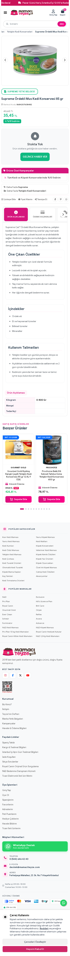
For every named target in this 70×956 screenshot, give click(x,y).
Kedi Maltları (41, 541)
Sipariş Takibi (8, 742)
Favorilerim (7, 804)
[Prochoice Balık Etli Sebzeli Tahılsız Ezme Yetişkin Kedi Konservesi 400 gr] (51, 449)
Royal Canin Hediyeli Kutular (49, 631)
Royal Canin (7, 606)
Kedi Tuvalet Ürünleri (11, 563)
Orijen (39, 610)
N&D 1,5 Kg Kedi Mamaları (47, 636)
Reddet (44, 928)
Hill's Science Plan (44, 601)
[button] (5, 60)
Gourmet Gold (18, 467)
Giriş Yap (6, 790)
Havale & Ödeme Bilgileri (14, 728)
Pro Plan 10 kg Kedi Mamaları (15, 631)
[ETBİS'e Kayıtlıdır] (7, 687)
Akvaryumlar (42, 576)
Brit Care (40, 606)
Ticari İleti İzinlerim (11, 828)
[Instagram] (5, 675)
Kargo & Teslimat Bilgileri (14, 747)
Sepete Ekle (20, 499)
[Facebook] (55, 199)
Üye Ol (5, 795)
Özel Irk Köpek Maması (46, 567)
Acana (39, 618)
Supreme (23, 187)
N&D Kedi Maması (10, 627)
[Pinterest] (60, 199)
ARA (62, 24)
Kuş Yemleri (7, 576)
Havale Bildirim (9, 823)
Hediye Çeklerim (10, 818)
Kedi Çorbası (8, 559)
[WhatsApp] (66, 199)
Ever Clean (7, 614)
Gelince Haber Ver (35, 156)
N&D (4, 597)
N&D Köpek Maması (45, 627)
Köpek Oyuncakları (44, 563)
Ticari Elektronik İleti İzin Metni (17, 775)
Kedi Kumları (8, 546)
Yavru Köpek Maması (45, 537)
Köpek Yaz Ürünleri (44, 559)
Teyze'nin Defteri (10, 714)
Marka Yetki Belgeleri (12, 718)
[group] (35, 60)
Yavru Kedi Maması (11, 541)
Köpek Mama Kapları (11, 572)
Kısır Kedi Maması (10, 537)
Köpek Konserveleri (44, 546)
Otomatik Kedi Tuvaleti (12, 567)
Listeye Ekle (10, 199)
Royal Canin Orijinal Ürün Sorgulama (20, 766)
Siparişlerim (8, 799)
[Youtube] (28, 675)
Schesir (5, 618)
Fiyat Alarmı (26, 199)
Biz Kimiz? (7, 704)
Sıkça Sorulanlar (10, 761)
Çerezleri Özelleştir (35, 941)
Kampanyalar (8, 723)
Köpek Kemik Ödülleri (46, 554)
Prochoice (51, 467)
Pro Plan (6, 601)
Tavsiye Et (42, 199)
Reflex (39, 614)
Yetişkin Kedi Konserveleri (19, 31)
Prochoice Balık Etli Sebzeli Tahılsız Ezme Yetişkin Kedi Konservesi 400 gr (51, 475)
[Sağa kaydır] (63, 214)
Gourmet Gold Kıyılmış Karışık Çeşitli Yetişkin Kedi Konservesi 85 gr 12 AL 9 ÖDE (18, 475)
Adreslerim (7, 809)
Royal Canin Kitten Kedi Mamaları (17, 636)
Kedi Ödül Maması (10, 550)
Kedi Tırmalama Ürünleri (13, 580)
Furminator (7, 623)
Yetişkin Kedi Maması (11, 554)
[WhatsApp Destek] (63, 903)
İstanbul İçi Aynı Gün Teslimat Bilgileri (20, 752)
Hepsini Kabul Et (35, 949)
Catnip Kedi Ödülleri (45, 572)
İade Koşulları (9, 757)
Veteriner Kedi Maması (46, 550)
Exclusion (40, 597)
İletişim (5, 709)
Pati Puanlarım (9, 814)
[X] (20, 675)
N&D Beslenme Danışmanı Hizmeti (18, 771)
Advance (40, 623)
